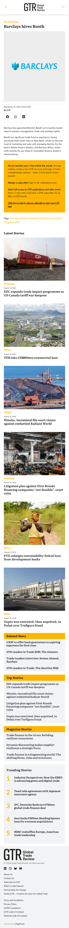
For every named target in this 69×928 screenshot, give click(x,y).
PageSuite (20, 924)
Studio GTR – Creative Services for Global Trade (26, 894)
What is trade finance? (14, 886)
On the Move (11, 22)
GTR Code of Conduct (14, 912)
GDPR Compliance (12, 908)
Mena (7, 614)
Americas (9, 284)
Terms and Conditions (13, 900)
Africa (7, 350)
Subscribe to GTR (12, 882)
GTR (8, 110)
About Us (8, 875)
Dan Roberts (46, 218)
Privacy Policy (10, 904)
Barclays (14, 218)
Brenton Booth (29, 218)
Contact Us (9, 878)
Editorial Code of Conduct (15, 916)
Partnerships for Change (15, 890)
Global (7, 412)
